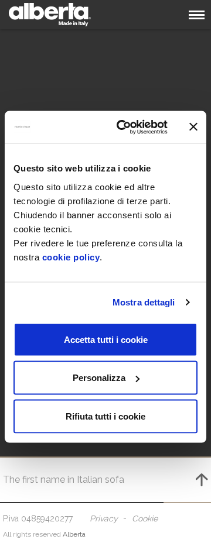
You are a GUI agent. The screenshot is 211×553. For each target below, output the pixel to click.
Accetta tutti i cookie (106, 339)
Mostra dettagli (144, 302)
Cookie (145, 518)
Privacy (104, 518)
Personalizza (99, 378)
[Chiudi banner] (193, 127)
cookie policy (71, 257)
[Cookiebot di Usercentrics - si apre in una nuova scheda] (124, 127)
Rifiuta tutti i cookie (105, 416)
